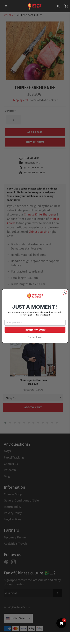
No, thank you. (35, 337)
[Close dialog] (65, 293)
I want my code (35, 330)
